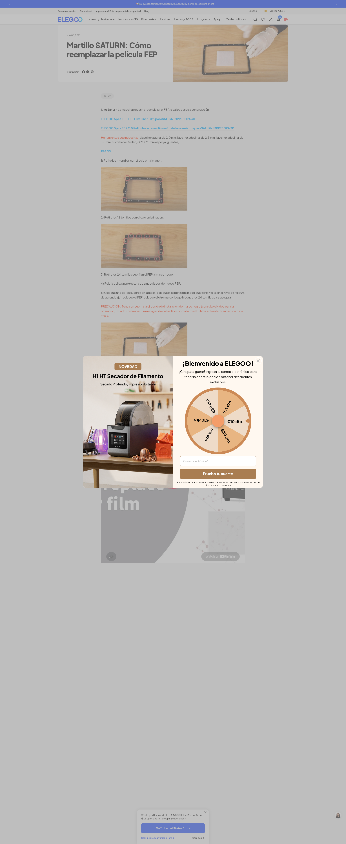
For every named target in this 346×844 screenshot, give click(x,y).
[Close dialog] (258, 361)
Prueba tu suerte (218, 473)
